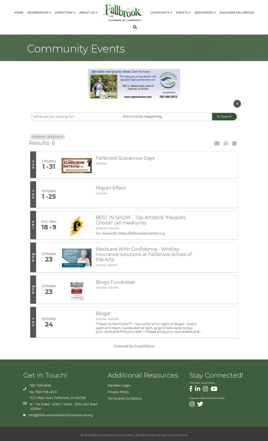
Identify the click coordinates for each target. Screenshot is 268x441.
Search (226, 116)
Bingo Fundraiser (116, 282)
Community (159, 12)
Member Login (119, 385)
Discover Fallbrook (237, 12)
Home (18, 12)
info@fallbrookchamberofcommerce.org (60, 415)
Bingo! (103, 313)
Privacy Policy (118, 392)
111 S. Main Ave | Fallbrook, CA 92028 (58, 398)
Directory (64, 12)
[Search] (134, 27)
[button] (237, 103)
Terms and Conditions (124, 398)
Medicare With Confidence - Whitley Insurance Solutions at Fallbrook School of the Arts (144, 254)
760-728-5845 (40, 385)
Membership (37, 12)
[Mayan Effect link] (77, 195)
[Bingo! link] (77, 322)
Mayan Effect (111, 187)
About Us (87, 12)
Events (182, 12)
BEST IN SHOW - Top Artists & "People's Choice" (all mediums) (141, 220)
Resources (204, 12)
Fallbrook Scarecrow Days (125, 158)
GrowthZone (144, 346)
